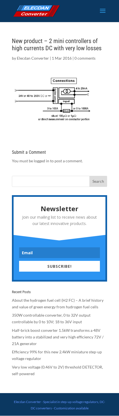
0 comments (84, 58)
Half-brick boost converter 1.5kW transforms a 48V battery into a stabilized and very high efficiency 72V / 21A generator (58, 337)
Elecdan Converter (33, 58)
